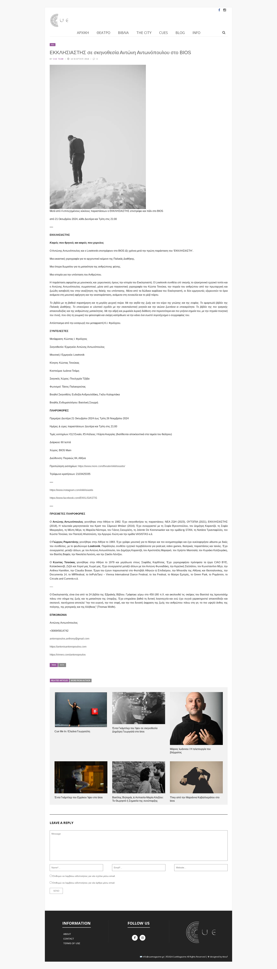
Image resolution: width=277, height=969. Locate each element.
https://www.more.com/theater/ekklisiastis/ (101, 466)
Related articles (59, 680)
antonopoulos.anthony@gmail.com (69, 638)
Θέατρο (103, 32)
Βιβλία (123, 32)
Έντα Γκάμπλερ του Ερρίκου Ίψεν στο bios (79, 797)
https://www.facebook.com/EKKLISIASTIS (73, 498)
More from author (80, 680)
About (67, 934)
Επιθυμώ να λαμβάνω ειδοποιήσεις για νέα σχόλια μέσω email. (83, 876)
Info (196, 32)
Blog (180, 32)
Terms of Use (71, 943)
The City (143, 32)
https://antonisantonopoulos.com (68, 646)
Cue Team (58, 59)
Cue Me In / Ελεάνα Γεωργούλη (72, 731)
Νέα (52, 45)
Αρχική (83, 32)
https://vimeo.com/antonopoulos (68, 654)
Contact (68, 938)
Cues (163, 32)
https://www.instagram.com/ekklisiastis (71, 490)
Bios (62, 665)
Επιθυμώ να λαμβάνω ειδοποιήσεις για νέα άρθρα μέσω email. (83, 882)
